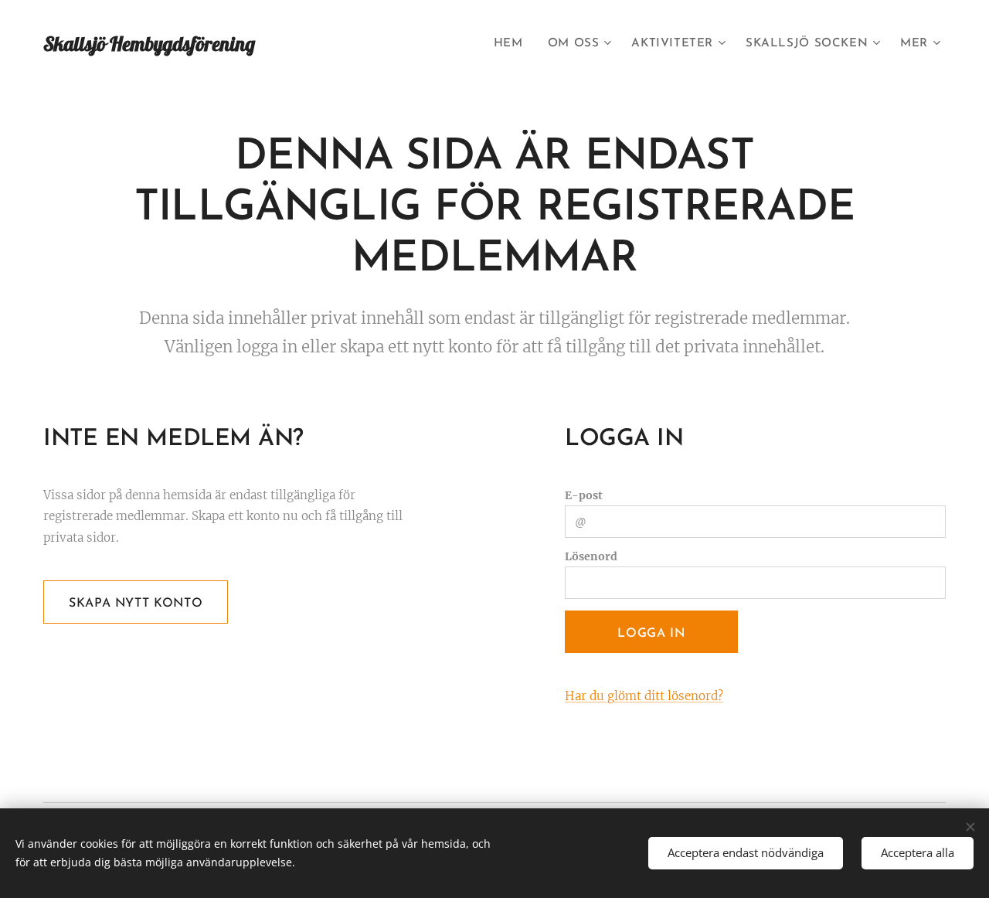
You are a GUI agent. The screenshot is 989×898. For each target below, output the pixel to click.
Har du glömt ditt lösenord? (644, 696)
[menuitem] (512, 44)
